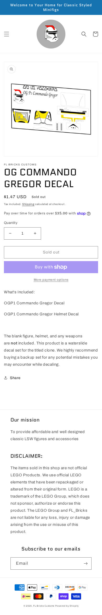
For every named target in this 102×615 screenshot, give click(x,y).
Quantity (11, 223)
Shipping (28, 204)
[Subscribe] (85, 563)
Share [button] (15, 378)
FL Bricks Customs (43, 606)
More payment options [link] (51, 280)
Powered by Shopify (67, 606)
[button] (6, 34)
